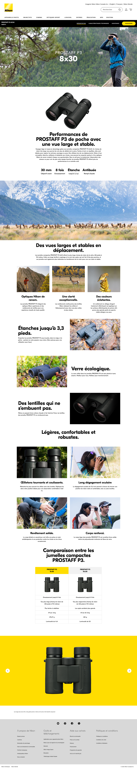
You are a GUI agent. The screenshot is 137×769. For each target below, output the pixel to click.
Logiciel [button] (68, 17)
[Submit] (119, 9)
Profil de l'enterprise (22, 750)
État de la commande (75, 736)
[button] (8, 671)
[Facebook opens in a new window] (72, 723)
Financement (73, 746)
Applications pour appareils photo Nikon (53, 739)
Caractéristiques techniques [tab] (99, 23)
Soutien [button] (109, 17)
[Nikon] (9, 6)
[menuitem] (13, 17)
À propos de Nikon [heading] (26, 731)
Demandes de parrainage (23, 743)
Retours (72, 743)
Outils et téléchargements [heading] (51, 732)
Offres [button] (79, 17)
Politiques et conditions (102, 736)
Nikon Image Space (48, 749)
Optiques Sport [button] (53, 17)
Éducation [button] (91, 17)
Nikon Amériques (5, 766)
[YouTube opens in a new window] (58, 723)
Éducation (46, 753)
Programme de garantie (76, 750)
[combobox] (112, 9)
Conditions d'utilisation (101, 743)
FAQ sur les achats (74, 739)
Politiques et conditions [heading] (107, 731)
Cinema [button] (39, 17)
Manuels (46, 746)
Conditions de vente (101, 739)
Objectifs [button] (27, 17)
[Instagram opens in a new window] (65, 723)
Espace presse (21, 736)
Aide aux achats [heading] (77, 731)
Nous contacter (21, 757)
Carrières (19, 739)
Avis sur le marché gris (75, 753)
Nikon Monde (14, 766)
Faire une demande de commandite (26, 746)
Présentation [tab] (81, 23)
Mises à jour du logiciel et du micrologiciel (54, 742)
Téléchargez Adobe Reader (50, 756)
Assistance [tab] (115, 23)
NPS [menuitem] (101, 17)
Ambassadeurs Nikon (22, 753)
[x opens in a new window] (79, 723)
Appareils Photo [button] (11, 17)
